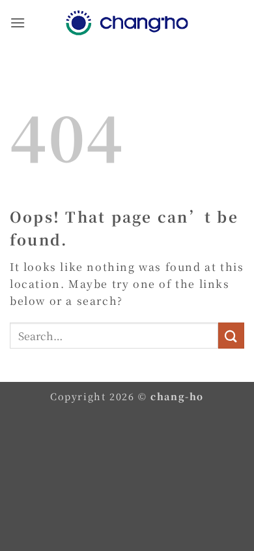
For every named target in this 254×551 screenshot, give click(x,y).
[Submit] (231, 335)
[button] (18, 23)
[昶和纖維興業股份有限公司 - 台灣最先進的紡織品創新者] (127, 23)
